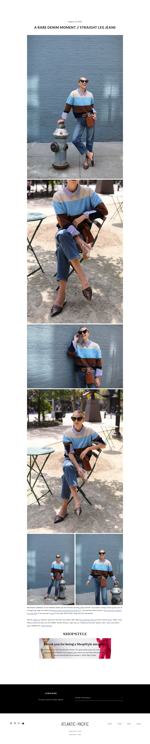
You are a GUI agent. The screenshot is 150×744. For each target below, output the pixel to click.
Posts (110, 723)
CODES (138, 723)
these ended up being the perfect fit (66, 610)
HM (49, 620)
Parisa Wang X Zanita (88, 620)
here (52, 613)
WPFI (79, 734)
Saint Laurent (46, 625)
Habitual (36, 620)
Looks (119, 723)
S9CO (74, 734)
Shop (129, 723)
